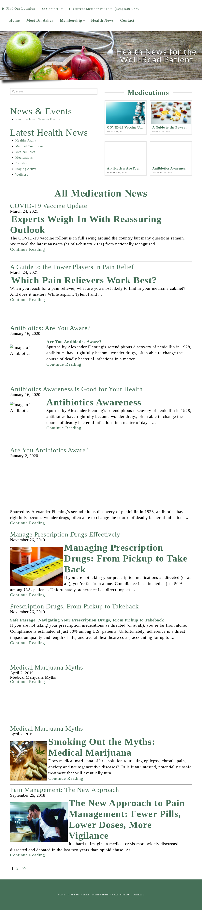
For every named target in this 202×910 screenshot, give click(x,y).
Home (61, 894)
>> (24, 868)
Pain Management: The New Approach (64, 790)
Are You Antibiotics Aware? (49, 450)
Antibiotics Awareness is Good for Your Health (76, 389)
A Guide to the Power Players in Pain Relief (72, 267)
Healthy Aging (25, 140)
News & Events (41, 111)
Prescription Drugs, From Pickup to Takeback (74, 606)
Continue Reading (27, 249)
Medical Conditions (29, 146)
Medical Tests (25, 152)
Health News (120, 894)
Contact (138, 894)
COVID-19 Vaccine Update (48, 206)
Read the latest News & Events (37, 119)
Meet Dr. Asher (78, 894)
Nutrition (21, 163)
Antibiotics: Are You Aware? (50, 328)
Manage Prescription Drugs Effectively (65, 534)
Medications (24, 157)
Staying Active (25, 168)
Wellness (21, 174)
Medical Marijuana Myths (46, 667)
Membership (100, 894)
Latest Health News (49, 132)
